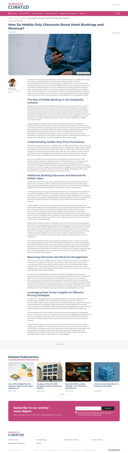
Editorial (82, 13)
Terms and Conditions (74, 450)
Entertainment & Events (71, 440)
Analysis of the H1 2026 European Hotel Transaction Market (49, 386)
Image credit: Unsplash (83, 73)
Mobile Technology (16, 21)
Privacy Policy (62, 450)
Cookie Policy (52, 450)
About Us (35, 450)
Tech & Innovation (51, 13)
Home (10, 18)
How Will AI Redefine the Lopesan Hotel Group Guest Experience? (20, 386)
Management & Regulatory (68, 13)
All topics (14, 13)
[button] (60, 394)
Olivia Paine (12, 89)
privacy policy (97, 415)
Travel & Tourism (24, 13)
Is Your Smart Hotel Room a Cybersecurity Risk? (106, 385)
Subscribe (108, 408)
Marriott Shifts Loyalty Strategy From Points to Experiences (76, 386)
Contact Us (43, 450)
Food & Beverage (37, 13)
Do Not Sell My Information (89, 450)
